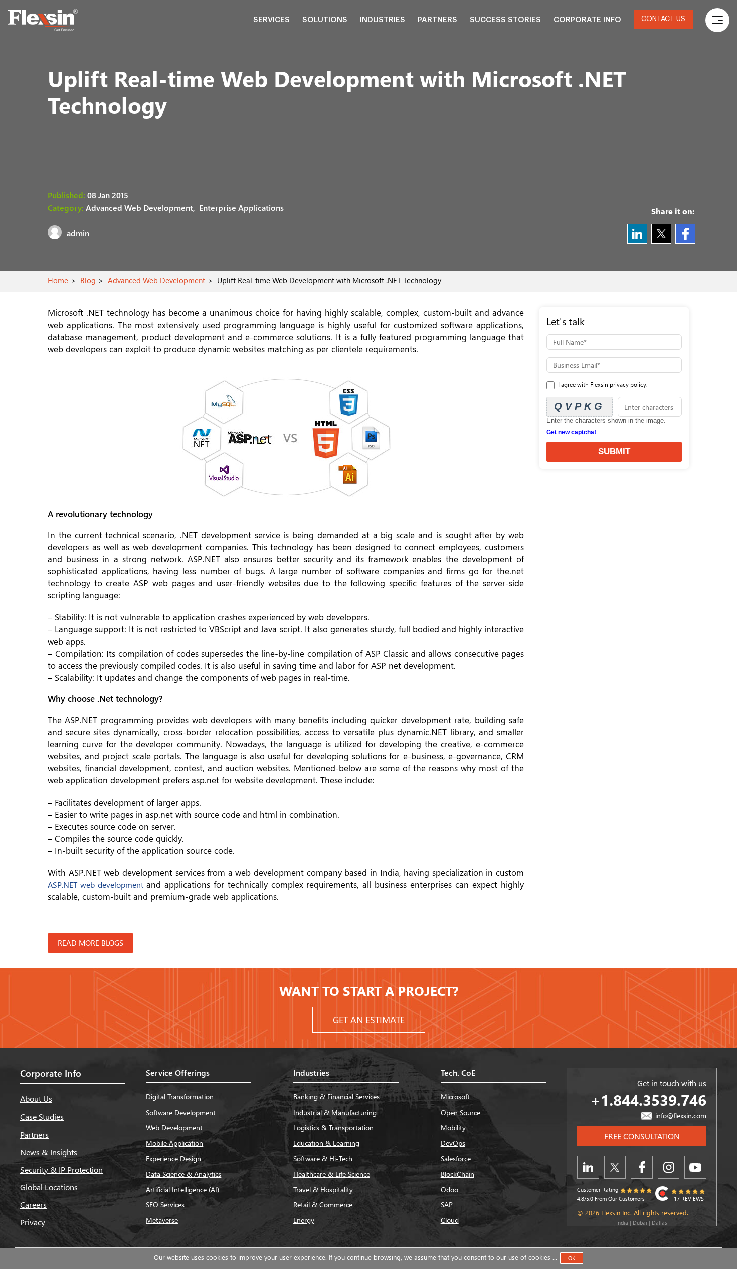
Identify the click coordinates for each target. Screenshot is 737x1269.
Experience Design (173, 1158)
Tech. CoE (458, 1072)
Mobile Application (174, 1143)
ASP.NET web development (97, 884)
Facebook (685, 234)
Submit (614, 451)
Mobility (453, 1127)
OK (571, 1258)
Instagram (669, 1167)
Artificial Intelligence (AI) (182, 1189)
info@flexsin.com (679, 1115)
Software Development (181, 1112)
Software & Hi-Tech (322, 1158)
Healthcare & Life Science (331, 1174)
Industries (382, 20)
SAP (447, 1204)
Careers (33, 1204)
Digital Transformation (180, 1096)
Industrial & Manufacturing (335, 1112)
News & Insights (48, 1152)
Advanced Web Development (156, 280)
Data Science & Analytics (183, 1174)
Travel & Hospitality (323, 1189)
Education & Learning (326, 1143)
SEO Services (165, 1204)
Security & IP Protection (61, 1169)
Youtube (695, 1167)
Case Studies (42, 1116)
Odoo (449, 1189)
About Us (36, 1098)
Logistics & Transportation (333, 1127)
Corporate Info (587, 20)
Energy (303, 1220)
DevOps (453, 1143)
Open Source (460, 1112)
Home (58, 280)
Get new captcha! (571, 432)
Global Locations (49, 1187)
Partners (437, 20)
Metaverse (162, 1220)
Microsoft (455, 1096)
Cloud (450, 1220)
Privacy (32, 1222)
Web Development (174, 1127)
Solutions (324, 20)
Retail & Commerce (322, 1204)
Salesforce (456, 1158)
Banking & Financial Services (336, 1096)
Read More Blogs (90, 943)
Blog (88, 280)
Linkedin (637, 234)
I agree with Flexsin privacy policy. (602, 384)
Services (271, 20)
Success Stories (505, 20)
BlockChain (457, 1174)
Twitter (661, 234)
